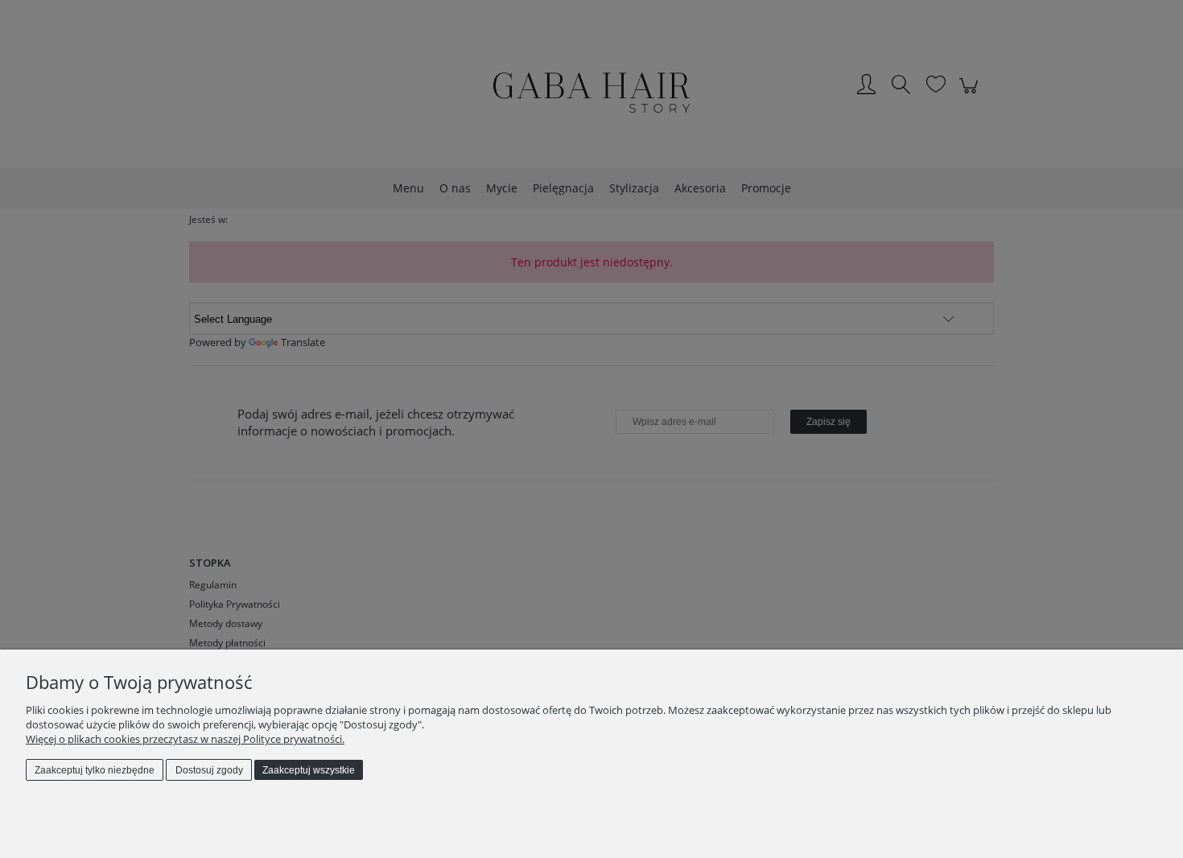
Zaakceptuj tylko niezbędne (95, 770)
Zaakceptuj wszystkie (308, 770)
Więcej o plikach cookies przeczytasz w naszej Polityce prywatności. (185, 739)
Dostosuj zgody (209, 770)
